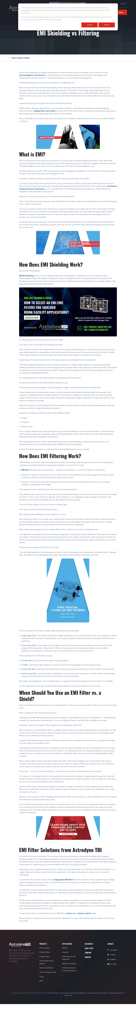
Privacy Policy (53, 993)
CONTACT (123, 4)
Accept (89, 25)
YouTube (113, 964)
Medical (64, 948)
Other (41, 981)
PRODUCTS (43, 944)
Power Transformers (46, 968)
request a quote (84, 913)
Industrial (65, 952)
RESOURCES (89, 944)
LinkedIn (113, 959)
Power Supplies (44, 948)
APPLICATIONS (67, 944)
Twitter (112, 955)
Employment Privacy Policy (97, 993)
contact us (70, 913)
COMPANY (88, 952)
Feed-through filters (29, 673)
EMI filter (25, 470)
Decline (106, 25)
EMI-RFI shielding (26, 276)
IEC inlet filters (27, 660)
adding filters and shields (44, 111)
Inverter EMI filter (28, 669)
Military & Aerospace (69, 964)
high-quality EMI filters (64, 879)
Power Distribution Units (47, 972)
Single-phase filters (29, 635)
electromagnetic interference (32, 75)
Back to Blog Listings (20, 58)
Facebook (113, 950)
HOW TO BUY (89, 948)
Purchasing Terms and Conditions (73, 993)
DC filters (25, 665)
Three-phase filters (29, 645)
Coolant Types (44, 956)
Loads (41, 977)
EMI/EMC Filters (44, 952)
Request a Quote (118, 12)
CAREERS (88, 957)
